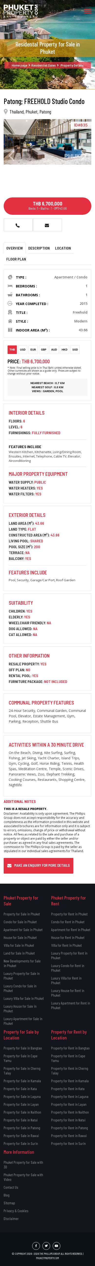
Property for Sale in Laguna (22, 1096)
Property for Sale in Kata (20, 1088)
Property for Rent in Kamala (70, 1080)
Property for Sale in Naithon (22, 1112)
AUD (54, 349)
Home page (19, 65)
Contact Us (11, 1187)
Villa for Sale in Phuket (19, 945)
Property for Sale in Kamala (22, 1080)
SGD (75, 349)
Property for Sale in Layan (21, 1104)
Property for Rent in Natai (68, 1120)
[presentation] (11, 156)
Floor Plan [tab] (16, 259)
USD (23, 349)
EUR (33, 349)
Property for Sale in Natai (21, 1120)
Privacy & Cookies (16, 1210)
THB (12, 349)
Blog (7, 1195)
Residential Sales (43, 65)
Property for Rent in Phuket (69, 914)
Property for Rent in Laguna (69, 1096)
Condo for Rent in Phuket (68, 921)
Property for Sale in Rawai (21, 1135)
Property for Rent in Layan (68, 1104)
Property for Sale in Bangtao (23, 1048)
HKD (64, 349)
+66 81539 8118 (18, 224)
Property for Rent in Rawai (69, 1135)
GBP (43, 349)
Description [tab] (39, 248)
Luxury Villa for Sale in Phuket (24, 998)
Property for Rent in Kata (68, 1088)
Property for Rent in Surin (68, 1143)
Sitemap (9, 1202)
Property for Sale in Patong (22, 1127)
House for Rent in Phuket (68, 937)
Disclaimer (11, 1218)
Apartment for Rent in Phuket (70, 929)
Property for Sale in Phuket (22, 914)
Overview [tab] (14, 248)
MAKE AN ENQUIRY (47, 224)
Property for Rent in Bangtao (70, 1048)
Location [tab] (63, 248)
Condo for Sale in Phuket (20, 921)
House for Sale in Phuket (20, 937)
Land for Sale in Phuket (19, 953)
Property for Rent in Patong (69, 1127)
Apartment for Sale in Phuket (23, 929)
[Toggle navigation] (87, 11)
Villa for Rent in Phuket (66, 945)
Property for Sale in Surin (21, 1143)
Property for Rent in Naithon (70, 1112)
